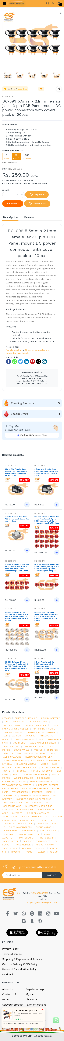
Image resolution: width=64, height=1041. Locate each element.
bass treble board (26, 767)
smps (55, 823)
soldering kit (25, 809)
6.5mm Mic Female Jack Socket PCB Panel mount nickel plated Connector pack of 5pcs (16, 472)
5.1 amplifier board (42, 771)
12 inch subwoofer (24, 739)
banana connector (28, 834)
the (7, 721)
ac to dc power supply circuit (29, 753)
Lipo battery (27, 820)
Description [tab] (10, 217)
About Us (7, 989)
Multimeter (19, 743)
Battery (16, 736)
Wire (53, 753)
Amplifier (30, 736)
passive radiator (44, 845)
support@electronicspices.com (42, 902)
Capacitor (42, 823)
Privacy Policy (10, 948)
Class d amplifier (36, 725)
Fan (15, 774)
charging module (26, 764)
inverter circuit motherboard (33, 799)
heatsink (8, 834)
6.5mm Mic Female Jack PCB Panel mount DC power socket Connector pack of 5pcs (46, 472)
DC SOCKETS (7, 97)
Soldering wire (12, 806)
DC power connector (34, 350)
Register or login (36, 989)
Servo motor (10, 841)
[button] (47, 3)
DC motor (52, 750)
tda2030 (15, 852)
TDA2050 (41, 852)
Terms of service (12, 954)
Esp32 (49, 792)
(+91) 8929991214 (40, 893)
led (5, 736)
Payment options (36, 1004)
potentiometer (50, 767)
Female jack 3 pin (14, 350)
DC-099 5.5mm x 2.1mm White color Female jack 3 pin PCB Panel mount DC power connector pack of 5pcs (16, 666)
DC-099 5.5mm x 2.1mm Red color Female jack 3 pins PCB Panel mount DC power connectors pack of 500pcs (46, 520)
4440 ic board (46, 838)
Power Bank (10, 830)
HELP (5, 999)
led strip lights (33, 746)
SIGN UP (51, 875)
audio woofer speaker (35, 788)
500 (27, 156)
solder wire (10, 848)
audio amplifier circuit (43, 743)
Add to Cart (39, 203)
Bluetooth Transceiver (36, 841)
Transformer (20, 792)
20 (16, 156)
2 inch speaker (48, 830)
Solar (22, 781)
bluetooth (9, 795)
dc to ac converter (20, 827)
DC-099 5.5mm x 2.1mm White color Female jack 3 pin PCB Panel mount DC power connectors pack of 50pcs (46, 616)
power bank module (15, 760)
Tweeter (37, 792)
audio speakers (12, 757)
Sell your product (12, 1004)
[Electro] (17, 3)
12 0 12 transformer (37, 813)
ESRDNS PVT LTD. (23, 1036)
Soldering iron (38, 721)
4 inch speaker (25, 838)
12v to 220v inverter (44, 729)
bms (5, 753)
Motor (44, 764)
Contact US (9, 994)
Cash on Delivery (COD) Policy (20, 964)
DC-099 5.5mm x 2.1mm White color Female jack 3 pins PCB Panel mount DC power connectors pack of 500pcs (16, 616)
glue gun (40, 848)
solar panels (21, 750)
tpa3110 (28, 852)
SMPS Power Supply (41, 781)
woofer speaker (23, 778)
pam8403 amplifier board (34, 795)
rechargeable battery (38, 757)
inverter (17, 813)
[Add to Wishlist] (41, 89)
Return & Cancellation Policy (19, 969)
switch (7, 771)
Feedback (8, 974)
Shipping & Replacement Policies (22, 959)
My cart (30, 994)
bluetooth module (26, 718)
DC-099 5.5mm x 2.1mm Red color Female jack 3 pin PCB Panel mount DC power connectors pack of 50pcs (17, 567)
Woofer (38, 750)
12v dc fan (21, 771)
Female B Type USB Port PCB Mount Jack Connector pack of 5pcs (17, 519)
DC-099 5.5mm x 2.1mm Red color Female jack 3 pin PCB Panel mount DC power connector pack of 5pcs (46, 567)
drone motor (43, 827)
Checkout (31, 999)
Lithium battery (50, 718)
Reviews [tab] (29, 217)
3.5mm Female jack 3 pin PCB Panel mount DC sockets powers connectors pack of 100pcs (46, 665)
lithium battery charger (41, 732)
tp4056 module (22, 845)
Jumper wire (28, 830)
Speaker (7, 718)
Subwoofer (19, 721)
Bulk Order (12, 203)
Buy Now (39, 194)
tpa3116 (43, 820)
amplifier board (12, 725)
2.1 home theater (13, 732)
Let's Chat (22, 89)
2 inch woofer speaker (34, 774)
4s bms (54, 852)
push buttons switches (35, 816)
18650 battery (11, 746)
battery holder (12, 802)
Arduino (26, 848)
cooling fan (10, 816)
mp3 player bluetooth (39, 802)
